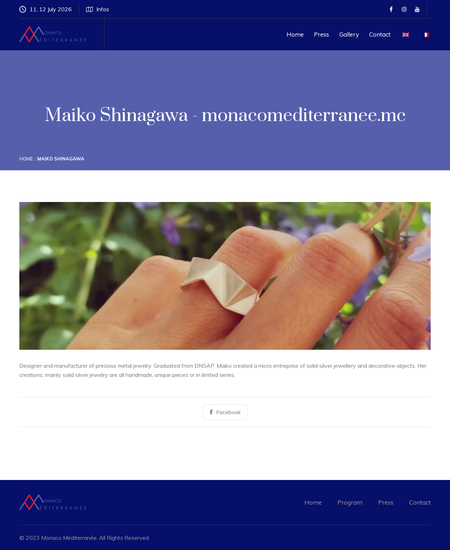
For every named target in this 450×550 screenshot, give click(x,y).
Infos (102, 9)
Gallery (349, 34)
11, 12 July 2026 (51, 9)
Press (321, 34)
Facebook (228, 412)
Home (295, 34)
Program (350, 502)
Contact (380, 34)
